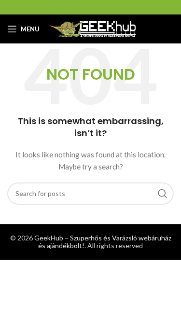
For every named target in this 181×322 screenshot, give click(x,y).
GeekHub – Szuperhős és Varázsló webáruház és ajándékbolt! (102, 242)
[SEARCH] (163, 193)
